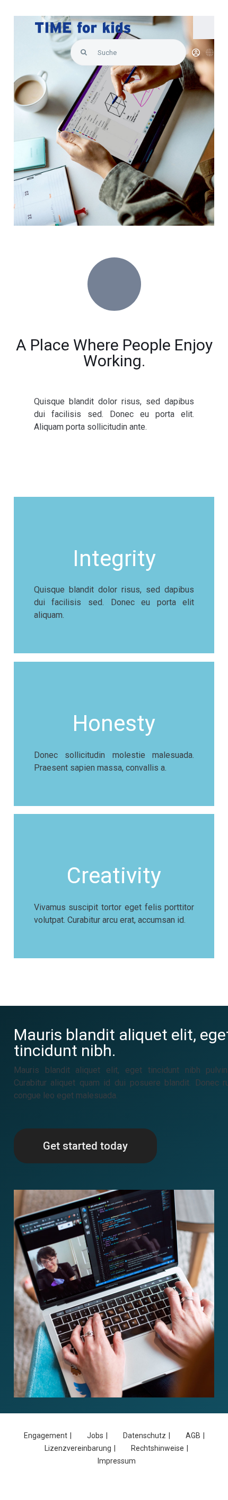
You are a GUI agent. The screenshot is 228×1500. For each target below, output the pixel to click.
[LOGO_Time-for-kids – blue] (82, 26)
